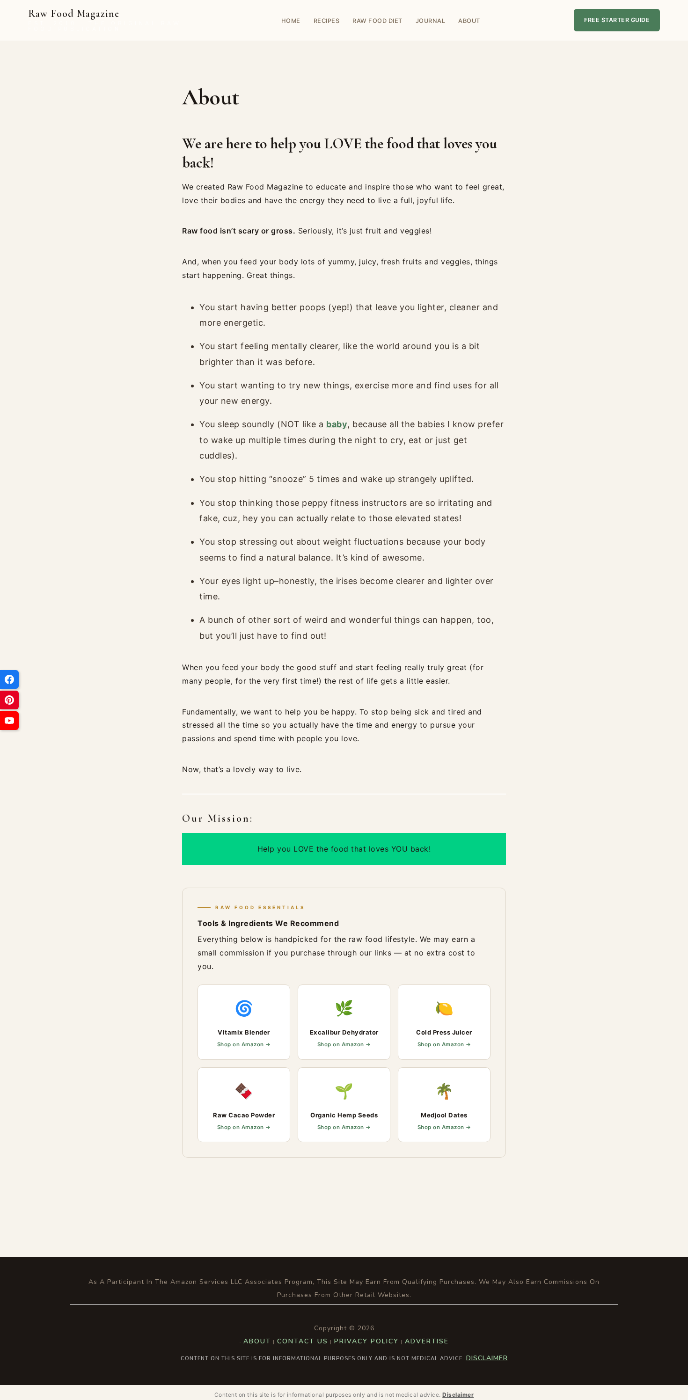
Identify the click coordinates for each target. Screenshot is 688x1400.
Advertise (427, 1341)
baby (336, 424)
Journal (431, 20)
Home (290, 20)
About (469, 20)
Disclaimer (487, 1358)
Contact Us (302, 1341)
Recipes (327, 20)
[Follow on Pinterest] (9, 700)
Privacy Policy (366, 1341)
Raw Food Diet (377, 20)
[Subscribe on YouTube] (9, 720)
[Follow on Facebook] (9, 679)
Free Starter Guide (617, 19)
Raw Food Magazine (104, 20)
